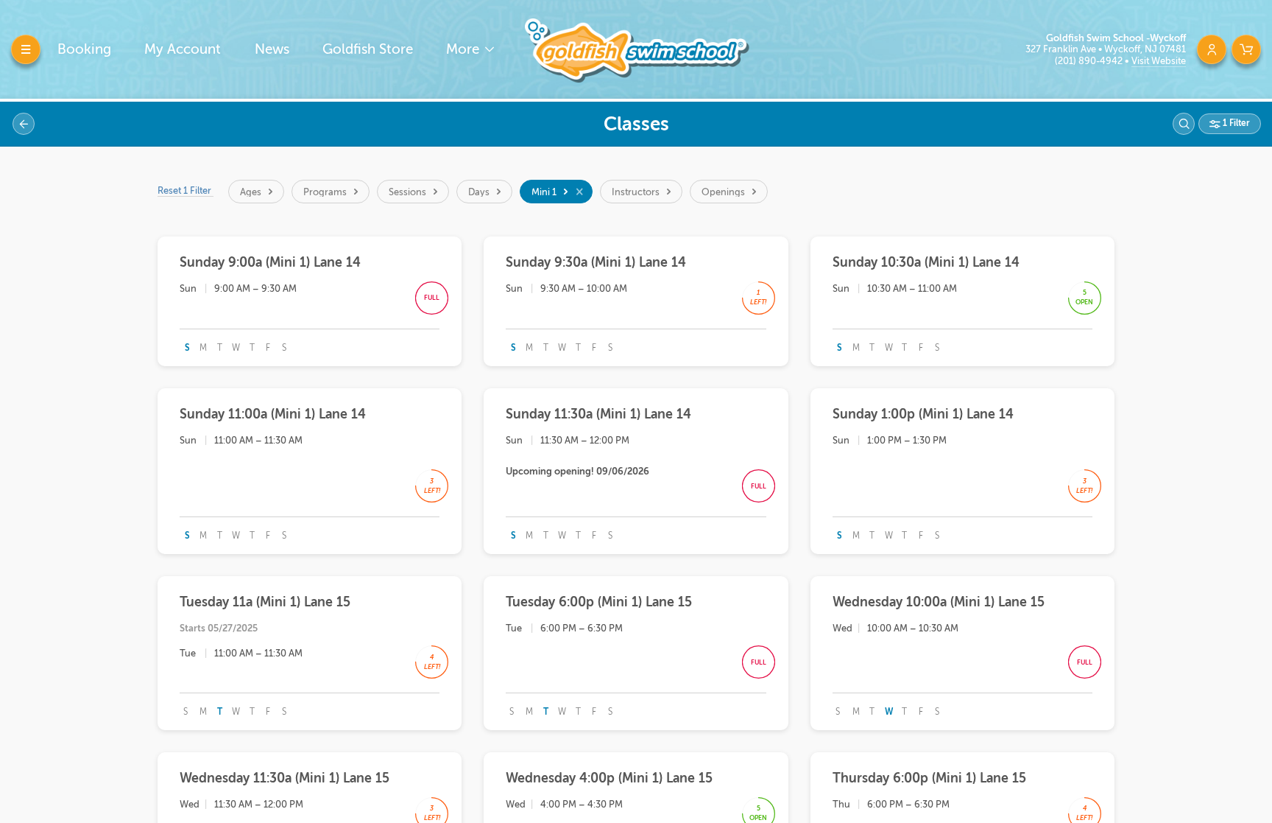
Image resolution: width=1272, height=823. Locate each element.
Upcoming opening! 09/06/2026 (577, 471)
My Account (182, 49)
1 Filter (1235, 123)
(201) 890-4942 (1090, 60)
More (464, 49)
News (272, 49)
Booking (84, 49)
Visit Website (1158, 60)
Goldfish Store (367, 49)
